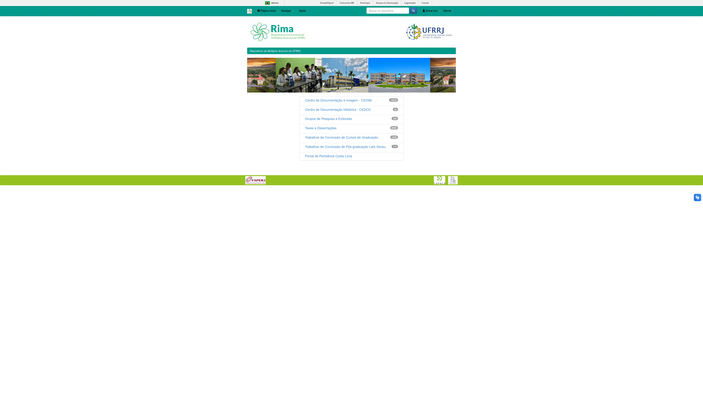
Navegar (286, 10)
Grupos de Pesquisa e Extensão (328, 118)
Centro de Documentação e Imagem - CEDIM (338, 100)
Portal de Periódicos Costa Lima (328, 155)
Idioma (447, 10)
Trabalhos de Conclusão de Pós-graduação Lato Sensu (345, 146)
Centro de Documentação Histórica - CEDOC (338, 109)
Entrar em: (432, 10)
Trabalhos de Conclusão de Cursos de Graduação (341, 137)
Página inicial (268, 10)
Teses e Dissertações (320, 127)
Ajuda (302, 10)
